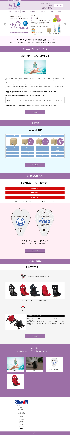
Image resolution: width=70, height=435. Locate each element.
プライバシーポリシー (35, 432)
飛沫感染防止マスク (33, 11)
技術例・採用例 (43, 11)
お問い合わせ (59, 5)
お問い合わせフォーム (63, 17)
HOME (11, 11)
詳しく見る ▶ (35, 112)
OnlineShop (59, 11)
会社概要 (51, 11)
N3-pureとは (24, 11)
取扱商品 (17, 11)
